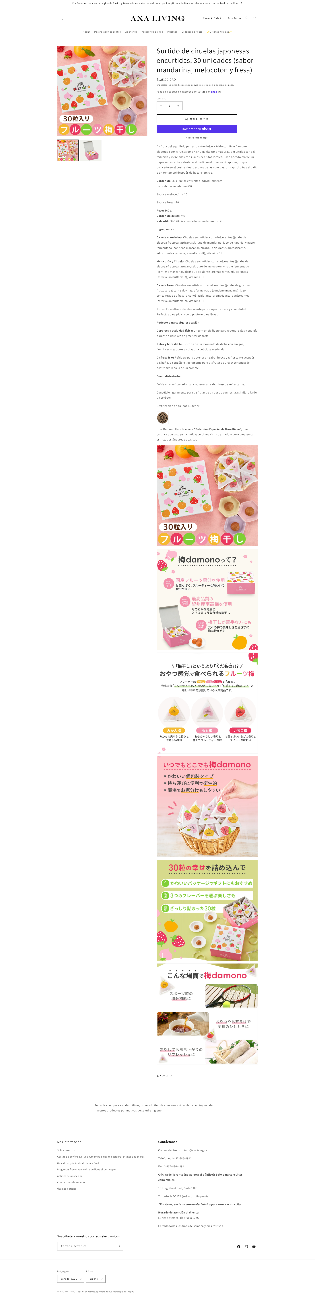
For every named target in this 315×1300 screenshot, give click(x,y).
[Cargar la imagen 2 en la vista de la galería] (90, 150)
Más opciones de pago (197, 137)
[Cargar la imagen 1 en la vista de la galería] (67, 150)
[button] (61, 18)
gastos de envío (190, 84)
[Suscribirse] (119, 1246)
